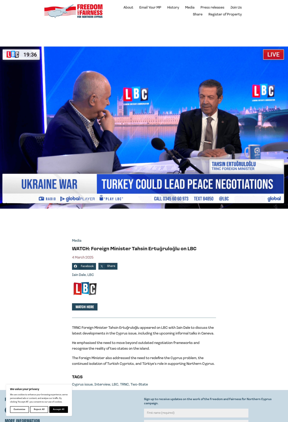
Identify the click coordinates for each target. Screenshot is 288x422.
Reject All (39, 409)
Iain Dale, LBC (83, 275)
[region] (39, 400)
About (128, 7)
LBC (115, 384)
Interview (102, 384)
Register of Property (225, 14)
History (173, 7)
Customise (19, 409)
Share (197, 14)
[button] (84, 266)
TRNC (124, 384)
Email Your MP (150, 7)
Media (190, 7)
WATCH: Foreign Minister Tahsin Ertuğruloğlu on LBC (134, 249)
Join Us (236, 7)
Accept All (58, 409)
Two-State (139, 384)
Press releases (212, 7)
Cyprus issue (82, 384)
